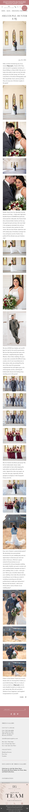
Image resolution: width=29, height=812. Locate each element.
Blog (8, 11)
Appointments (6, 783)
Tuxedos (4, 756)
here (19, 810)
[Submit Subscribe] (25, 709)
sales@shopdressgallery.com (10, 738)
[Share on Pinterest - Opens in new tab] (25, 697)
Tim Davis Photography (17, 76)
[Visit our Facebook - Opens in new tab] (11, 714)
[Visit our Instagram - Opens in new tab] (14, 714)
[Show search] (18, 7)
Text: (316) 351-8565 (8, 732)
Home (3, 11)
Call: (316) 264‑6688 (8, 730)
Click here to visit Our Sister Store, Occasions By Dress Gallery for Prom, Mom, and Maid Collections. (14, 770)
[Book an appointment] (24, 8)
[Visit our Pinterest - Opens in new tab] (17, 714)
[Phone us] (15, 7)
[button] (2, 7)
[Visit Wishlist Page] (20, 7)
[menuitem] (2, 7)
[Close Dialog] (1, 808)
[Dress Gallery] (9, 7)
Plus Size (4, 754)
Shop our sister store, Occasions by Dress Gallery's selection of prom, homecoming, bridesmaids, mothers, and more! (14, 2)
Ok (27, 808)
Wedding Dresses (7, 752)
